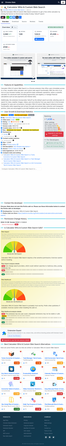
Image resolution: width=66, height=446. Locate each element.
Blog (45, 425)
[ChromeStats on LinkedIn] (45, 437)
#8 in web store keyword (52, 129)
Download (15, 21)
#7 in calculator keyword (52, 127)
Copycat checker (28, 425)
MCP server (6, 433)
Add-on (29, 10)
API (4, 430)
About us (46, 420)
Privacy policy (12, 144)
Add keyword (27, 436)
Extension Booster (8, 428)
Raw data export (7, 436)
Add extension (28, 433)
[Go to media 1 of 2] (32, 81)
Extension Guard (7, 425)
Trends (40, 21)
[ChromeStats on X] (53, 437)
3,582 (13, 120)
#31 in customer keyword (52, 130)
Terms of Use (48, 430)
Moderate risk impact (14, 130)
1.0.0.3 (11, 124)
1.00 (14, 122)
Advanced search (28, 423)
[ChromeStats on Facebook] (49, 437)
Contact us (47, 428)
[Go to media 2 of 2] (34, 81)
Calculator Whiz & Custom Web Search (13, 10)
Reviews (32, 21)
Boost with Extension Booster (55, 146)
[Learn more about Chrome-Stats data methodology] (24, 148)
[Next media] (62, 66)
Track (15, 27)
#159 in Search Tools (50, 124)
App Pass (5, 420)
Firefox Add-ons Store (55, 27)
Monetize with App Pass (55, 143)
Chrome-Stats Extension (10, 423)
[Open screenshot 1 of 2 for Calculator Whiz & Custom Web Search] (18, 66)
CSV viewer (27, 430)
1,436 (50, 119)
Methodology (48, 423)
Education (31, 115)
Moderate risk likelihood (30, 130)
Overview (5, 21)
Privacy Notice (48, 433)
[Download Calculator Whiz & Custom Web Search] (41, 36)
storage (5, 134)
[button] (2, 2)
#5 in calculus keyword (51, 125)
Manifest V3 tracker (29, 428)
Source (24, 21)
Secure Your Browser (14, 335)
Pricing (26, 420)
